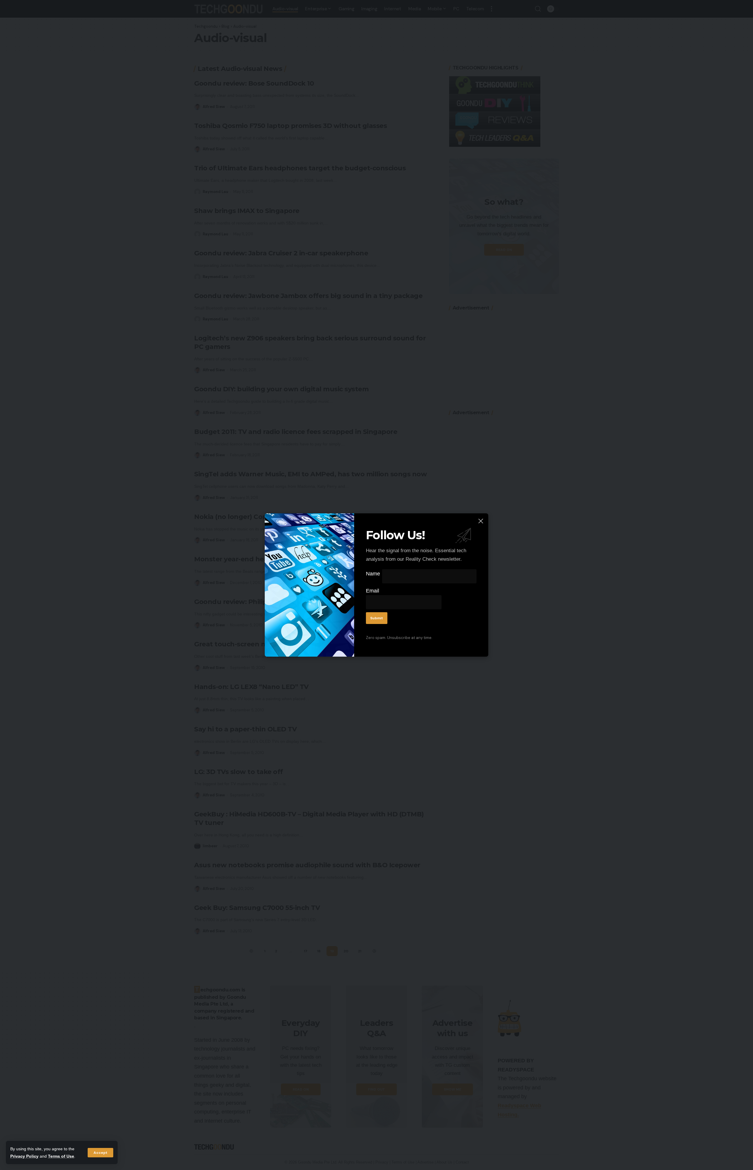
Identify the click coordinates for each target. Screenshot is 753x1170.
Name (373, 574)
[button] (100, 1152)
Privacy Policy (24, 1156)
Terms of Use (61, 1156)
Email (372, 591)
